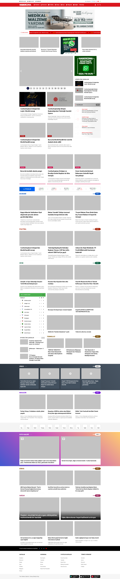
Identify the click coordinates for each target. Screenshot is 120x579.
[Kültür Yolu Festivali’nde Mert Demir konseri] (87, 402)
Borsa (41, 564)
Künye (41, 562)
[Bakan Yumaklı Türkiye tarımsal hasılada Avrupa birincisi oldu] (60, 203)
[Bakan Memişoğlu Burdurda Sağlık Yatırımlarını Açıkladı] (60, 528)
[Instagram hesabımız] (43, 548)
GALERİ (23, 1)
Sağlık (76, 4)
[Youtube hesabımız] (98, 1)
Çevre (82, 560)
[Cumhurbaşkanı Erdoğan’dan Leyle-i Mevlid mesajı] (79, 85)
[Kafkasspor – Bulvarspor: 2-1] (24, 352)
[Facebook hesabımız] (39, 548)
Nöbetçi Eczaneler (65, 564)
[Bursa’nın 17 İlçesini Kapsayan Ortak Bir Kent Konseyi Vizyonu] (49, 42)
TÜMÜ (98, 104)
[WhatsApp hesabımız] (100, 1)
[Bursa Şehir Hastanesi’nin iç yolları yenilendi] (91, 42)
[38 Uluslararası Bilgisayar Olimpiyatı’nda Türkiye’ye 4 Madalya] (73, 343)
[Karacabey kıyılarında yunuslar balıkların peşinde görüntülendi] (29, 42)
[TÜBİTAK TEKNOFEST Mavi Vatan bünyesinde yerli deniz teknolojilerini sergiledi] (55, 343)
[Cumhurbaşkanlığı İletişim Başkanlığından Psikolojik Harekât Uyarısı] (79, 92)
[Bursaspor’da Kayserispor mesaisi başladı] (60, 300)
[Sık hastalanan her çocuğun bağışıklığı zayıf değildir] (32, 528)
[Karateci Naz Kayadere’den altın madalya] (60, 272)
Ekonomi (44, 4)
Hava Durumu (64, 566)
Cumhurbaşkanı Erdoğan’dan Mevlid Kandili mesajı (78, 32)
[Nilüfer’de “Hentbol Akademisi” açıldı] (60, 322)
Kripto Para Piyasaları (45, 568)
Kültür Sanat (83, 564)
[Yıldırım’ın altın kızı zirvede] (87, 322)
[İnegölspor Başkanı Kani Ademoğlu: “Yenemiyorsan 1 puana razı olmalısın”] (24, 344)
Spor (63, 4)
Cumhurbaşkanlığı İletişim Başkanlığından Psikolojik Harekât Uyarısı (43, 32)
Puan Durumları (64, 558)
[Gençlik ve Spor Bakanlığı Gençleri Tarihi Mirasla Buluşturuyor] (32, 272)
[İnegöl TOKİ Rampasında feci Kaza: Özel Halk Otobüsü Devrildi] (70, 373)
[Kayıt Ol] (95, 5)
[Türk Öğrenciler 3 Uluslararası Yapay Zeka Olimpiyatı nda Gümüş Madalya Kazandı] (92, 343)
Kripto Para (63, 562)
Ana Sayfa (42, 558)
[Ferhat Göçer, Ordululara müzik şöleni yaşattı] (32, 402)
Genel (49, 136)
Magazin (70, 4)
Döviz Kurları (43, 566)
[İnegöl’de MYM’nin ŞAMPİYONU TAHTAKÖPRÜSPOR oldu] (87, 300)
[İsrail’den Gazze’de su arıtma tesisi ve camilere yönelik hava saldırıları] (60, 477)
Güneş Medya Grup (34, 576)
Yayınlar (62, 560)
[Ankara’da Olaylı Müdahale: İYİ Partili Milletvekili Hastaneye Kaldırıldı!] (87, 238)
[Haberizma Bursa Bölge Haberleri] (25, 5)
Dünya (57, 4)
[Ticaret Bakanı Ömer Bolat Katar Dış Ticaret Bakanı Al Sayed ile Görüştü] (87, 203)
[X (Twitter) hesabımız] (94, 1)
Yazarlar (42, 560)
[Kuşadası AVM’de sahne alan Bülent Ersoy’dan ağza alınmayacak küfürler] (60, 402)
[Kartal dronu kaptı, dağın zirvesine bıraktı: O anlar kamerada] (81, 447)
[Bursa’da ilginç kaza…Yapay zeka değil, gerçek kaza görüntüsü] (91, 373)
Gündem (37, 4)
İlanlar (20, 562)
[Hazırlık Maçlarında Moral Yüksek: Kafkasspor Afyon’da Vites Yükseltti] (87, 272)
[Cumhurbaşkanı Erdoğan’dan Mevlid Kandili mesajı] (79, 100)
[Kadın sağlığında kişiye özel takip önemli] (87, 528)
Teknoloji (81, 4)
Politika (52, 4)
